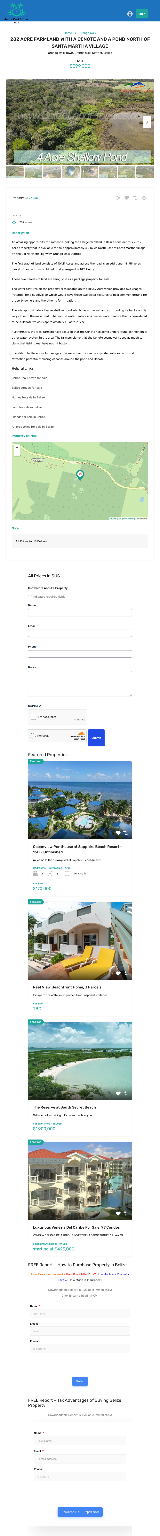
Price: (29, 1357)
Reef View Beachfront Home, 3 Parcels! (67, 987)
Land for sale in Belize (27, 407)
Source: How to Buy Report (35, 1362)
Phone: (32, 646)
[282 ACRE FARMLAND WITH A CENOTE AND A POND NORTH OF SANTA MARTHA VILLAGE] (80, 475)
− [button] (17, 453)
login (142, 14)
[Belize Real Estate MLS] (16, 23)
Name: (33, 605)
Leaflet (113, 518)
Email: (33, 626)
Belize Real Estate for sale (29, 378)
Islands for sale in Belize (28, 417)
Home (68, 33)
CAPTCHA (34, 706)
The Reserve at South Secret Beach (64, 1107)
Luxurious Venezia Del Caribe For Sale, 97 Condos (76, 1227)
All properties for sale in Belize (33, 426)
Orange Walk (87, 33)
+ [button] (17, 447)
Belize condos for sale (27, 387)
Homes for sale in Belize (28, 397)
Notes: (32, 667)
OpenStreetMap (127, 518)
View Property (80, 823)
